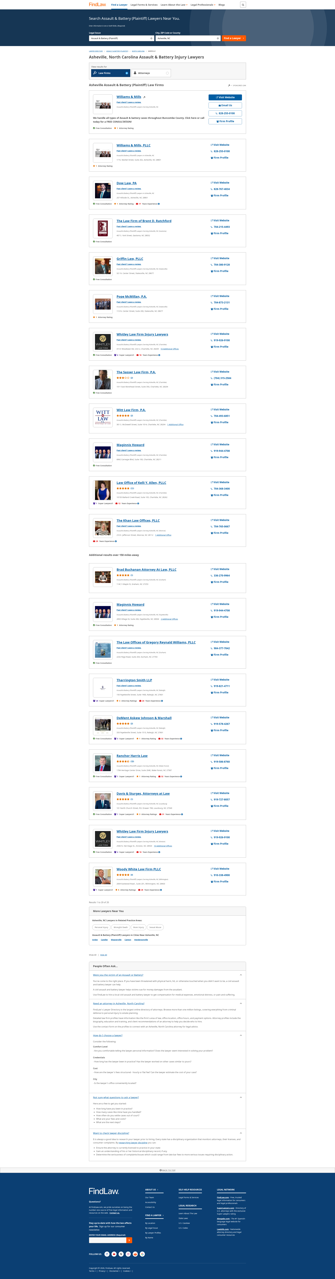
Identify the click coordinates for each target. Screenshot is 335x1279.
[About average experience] (159, 203)
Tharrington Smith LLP (134, 680)
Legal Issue (95, 32)
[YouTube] (114, 1254)
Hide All (103, 955)
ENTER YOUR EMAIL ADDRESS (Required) (107, 1235)
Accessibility (150, 1202)
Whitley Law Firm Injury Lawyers (142, 334)
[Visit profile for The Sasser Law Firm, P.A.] (103, 379)
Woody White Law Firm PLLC (139, 869)
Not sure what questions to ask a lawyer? (116, 1097)
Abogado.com (223, 1218)
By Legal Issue (151, 1228)
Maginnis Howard (130, 445)
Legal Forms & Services (189, 1197)
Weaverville (116, 939)
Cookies (126, 1271)
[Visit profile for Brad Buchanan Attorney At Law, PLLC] (103, 577)
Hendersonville (141, 939)
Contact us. (115, 1213)
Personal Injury (101, 927)
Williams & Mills (129, 96)
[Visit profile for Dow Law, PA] (103, 190)
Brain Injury (138, 927)
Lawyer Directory (96, 51)
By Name (149, 1237)
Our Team (149, 1197)
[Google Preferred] (142, 1254)
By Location (150, 1223)
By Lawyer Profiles (153, 1233)
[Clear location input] (218, 38)
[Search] (243, 5)
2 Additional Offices (169, 619)
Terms (92, 1271)
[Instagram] (128, 1254)
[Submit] (129, 1240)
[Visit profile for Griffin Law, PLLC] (103, 266)
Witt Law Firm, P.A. (131, 410)
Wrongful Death (121, 927)
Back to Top (168, 1170)
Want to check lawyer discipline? (111, 1133)
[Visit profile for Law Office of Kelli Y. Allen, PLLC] (103, 490)
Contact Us (150, 1207)
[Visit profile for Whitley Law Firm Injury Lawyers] (103, 342)
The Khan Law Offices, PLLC (138, 520)
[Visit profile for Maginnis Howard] (103, 452)
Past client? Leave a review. (129, 102)
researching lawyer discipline (133, 1142)
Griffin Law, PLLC (130, 258)
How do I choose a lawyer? (107, 1035)
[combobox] (121, 38)
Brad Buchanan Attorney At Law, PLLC (146, 569)
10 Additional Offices (170, 349)
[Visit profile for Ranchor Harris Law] (103, 763)
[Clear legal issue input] (151, 38)
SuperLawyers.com (225, 1208)
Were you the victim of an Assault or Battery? (118, 975)
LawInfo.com (223, 1229)
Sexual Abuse (155, 927)
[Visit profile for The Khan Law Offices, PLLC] (103, 528)
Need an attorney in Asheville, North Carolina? (118, 1003)
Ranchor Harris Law (132, 755)
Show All (92, 955)
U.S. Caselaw (184, 1223)
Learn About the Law (188, 1213)
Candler (104, 939)
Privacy (102, 1271)
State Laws (183, 1218)
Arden (95, 939)
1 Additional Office (175, 424)
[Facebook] (107, 1254)
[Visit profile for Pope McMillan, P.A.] (103, 304)
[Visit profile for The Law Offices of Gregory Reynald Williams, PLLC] (103, 650)
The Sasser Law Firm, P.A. (136, 372)
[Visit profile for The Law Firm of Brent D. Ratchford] (103, 228)
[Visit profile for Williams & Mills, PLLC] (103, 152)
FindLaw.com (223, 1197)
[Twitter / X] (121, 1254)
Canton (128, 939)
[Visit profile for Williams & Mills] (103, 104)
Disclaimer (114, 1271)
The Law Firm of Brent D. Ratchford (144, 221)
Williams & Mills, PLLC (133, 145)
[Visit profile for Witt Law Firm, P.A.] (103, 417)
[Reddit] (135, 1254)
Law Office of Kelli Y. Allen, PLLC (141, 482)
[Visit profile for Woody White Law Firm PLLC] (103, 876)
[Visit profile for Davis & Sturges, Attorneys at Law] (103, 801)
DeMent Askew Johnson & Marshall (144, 718)
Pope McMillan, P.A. (132, 296)
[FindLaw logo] (98, 5)
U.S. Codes (183, 1228)
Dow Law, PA (127, 183)
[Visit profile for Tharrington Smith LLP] (103, 687)
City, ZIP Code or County (167, 32)
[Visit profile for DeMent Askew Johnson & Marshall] (103, 725)
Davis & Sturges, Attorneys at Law (143, 793)
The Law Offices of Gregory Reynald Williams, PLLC (156, 642)
